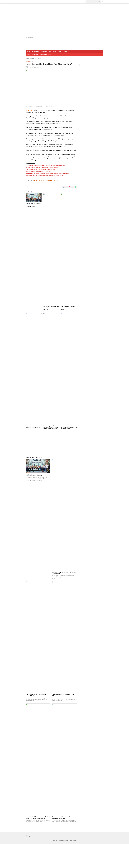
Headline (30, 61)
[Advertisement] (64, 15)
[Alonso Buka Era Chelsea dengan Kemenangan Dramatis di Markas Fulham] (69, 369)
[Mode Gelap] (102, 1)
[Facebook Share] (63, 187)
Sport (59, 51)
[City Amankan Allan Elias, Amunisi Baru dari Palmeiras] (34, 369)
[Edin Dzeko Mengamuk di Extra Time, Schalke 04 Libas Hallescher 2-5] (51, 249)
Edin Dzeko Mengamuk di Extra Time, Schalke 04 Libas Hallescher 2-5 (43, 167)
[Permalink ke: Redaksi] (27, 67)
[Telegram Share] (72, 187)
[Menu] (27, 1)
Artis (50, 51)
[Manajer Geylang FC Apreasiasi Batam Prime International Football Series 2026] (34, 197)
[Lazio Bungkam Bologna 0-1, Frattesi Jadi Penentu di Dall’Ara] (69, 249)
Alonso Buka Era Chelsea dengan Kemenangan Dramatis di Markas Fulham (44, 175)
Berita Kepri (44, 51)
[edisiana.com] (29, 37)
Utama (28, 51)
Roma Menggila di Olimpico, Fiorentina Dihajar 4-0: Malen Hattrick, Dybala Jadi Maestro (47, 173)
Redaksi (30, 66)
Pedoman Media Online (32, 54)
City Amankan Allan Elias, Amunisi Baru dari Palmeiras (39, 171)
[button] (99, 1)
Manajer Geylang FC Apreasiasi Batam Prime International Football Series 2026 (45, 165)
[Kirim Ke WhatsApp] (75, 187)
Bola (27, 61)
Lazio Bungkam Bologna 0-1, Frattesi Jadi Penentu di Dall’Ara (41, 169)
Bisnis (54, 51)
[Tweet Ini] (66, 187)
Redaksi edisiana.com (45, 54)
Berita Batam (35, 51)
